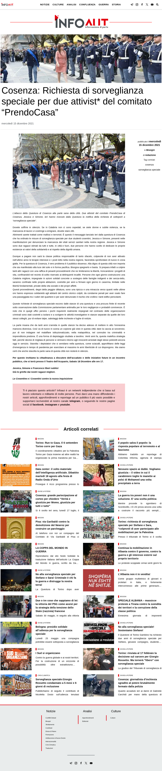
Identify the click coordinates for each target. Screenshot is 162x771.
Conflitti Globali (51, 718)
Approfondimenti (88, 718)
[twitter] (147, 4)
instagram (51, 404)
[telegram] (131, 4)
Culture (112, 718)
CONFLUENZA (87, 4)
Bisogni (150, 150)
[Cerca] (157, 4)
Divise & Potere (126, 465)
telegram (74, 401)
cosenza (149, 164)
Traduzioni (49, 748)
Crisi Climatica (44, 675)
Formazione (50, 735)
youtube (65, 404)
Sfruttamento (50, 724)
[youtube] (152, 4)
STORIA (116, 4)
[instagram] (136, 4)
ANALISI (71, 4)
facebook (38, 404)
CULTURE (58, 4)
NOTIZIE (44, 4)
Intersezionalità (51, 741)
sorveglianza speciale (149, 169)
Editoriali (85, 721)
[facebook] (142, 4)
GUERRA (104, 4)
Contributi (49, 728)
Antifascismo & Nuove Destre (56, 738)
